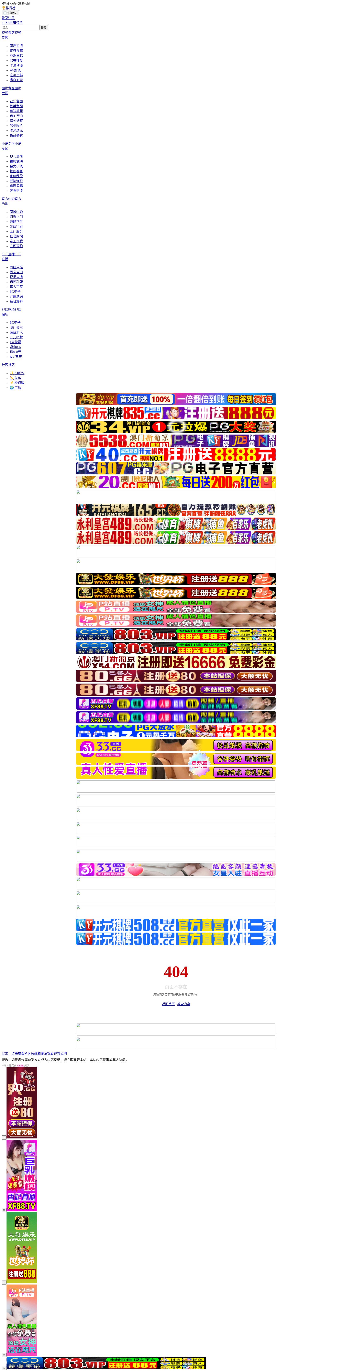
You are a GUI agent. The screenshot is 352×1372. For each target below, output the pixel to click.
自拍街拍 (16, 116)
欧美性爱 (16, 60)
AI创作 (17, 373)
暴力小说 (16, 166)
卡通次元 (16, 130)
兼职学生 (16, 221)
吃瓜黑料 (16, 75)
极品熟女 (16, 135)
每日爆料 (16, 301)
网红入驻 (16, 267)
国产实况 (16, 46)
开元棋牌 (16, 337)
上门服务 (16, 231)
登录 (5, 18)
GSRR (20, 1065)
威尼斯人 (16, 332)
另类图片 (16, 125)
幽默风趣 (16, 186)
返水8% (15, 347)
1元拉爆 (15, 342)
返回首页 (168, 1004)
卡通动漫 (16, 65)
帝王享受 (16, 241)
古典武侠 (16, 161)
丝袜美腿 (16, 111)
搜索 (43, 27)
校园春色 (16, 171)
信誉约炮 (16, 236)
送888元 (15, 352)
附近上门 (16, 216)
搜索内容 (183, 1004)
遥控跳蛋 (16, 282)
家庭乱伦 (16, 176)
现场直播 (16, 277)
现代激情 (16, 156)
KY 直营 (16, 356)
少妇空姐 (16, 226)
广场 (15, 387)
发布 (15, 378)
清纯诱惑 (16, 120)
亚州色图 (16, 101)
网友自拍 (16, 272)
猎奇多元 (16, 80)
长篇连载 (16, 181)
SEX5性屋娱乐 (12, 23)
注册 (11, 18)
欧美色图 (16, 106)
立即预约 (16, 246)
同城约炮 (16, 212)
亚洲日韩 (16, 55)
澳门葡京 (16, 327)
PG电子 (15, 291)
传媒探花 (16, 50)
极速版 (17, 383)
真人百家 (16, 286)
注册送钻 (16, 296)
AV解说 (15, 70)
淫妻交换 (16, 190)
